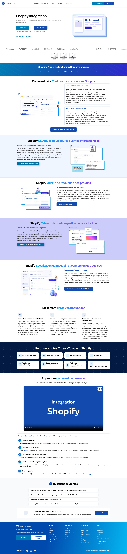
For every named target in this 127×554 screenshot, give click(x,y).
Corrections (100, 543)
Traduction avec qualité (65, 204)
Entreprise (69, 3)
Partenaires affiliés (69, 532)
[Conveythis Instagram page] (31, 550)
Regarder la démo (38, 537)
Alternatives (84, 536)
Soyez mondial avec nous (27, 163)
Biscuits (99, 536)
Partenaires (67, 530)
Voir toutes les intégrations (23, 36)
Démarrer (23, 537)
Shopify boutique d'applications (76, 443)
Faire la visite (41, 27)
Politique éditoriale (101, 541)
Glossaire (71, 474)
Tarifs (53, 3)
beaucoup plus (88, 474)
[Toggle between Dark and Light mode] (90, 3)
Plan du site (67, 539)
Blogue (82, 532)
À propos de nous (69, 528)
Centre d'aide (84, 530)
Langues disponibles (54, 539)
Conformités (100, 532)
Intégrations (44, 3)
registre (26, 450)
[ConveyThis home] (8, 3)
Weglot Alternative (85, 534)
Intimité (99, 528)
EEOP (98, 534)
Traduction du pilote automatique (29, 244)
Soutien (60, 3)
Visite (50, 541)
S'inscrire (109, 3)
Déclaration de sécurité (103, 539)
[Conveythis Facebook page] (27, 550)
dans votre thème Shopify (71, 465)
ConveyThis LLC (107, 550)
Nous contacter (101, 513)
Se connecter (98, 3)
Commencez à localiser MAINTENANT (78, 289)
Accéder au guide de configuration (62, 129)
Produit (36, 3)
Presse (66, 534)
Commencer (22, 27)
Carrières (67, 536)
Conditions (100, 530)
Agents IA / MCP (52, 536)
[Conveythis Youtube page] (34, 550)
